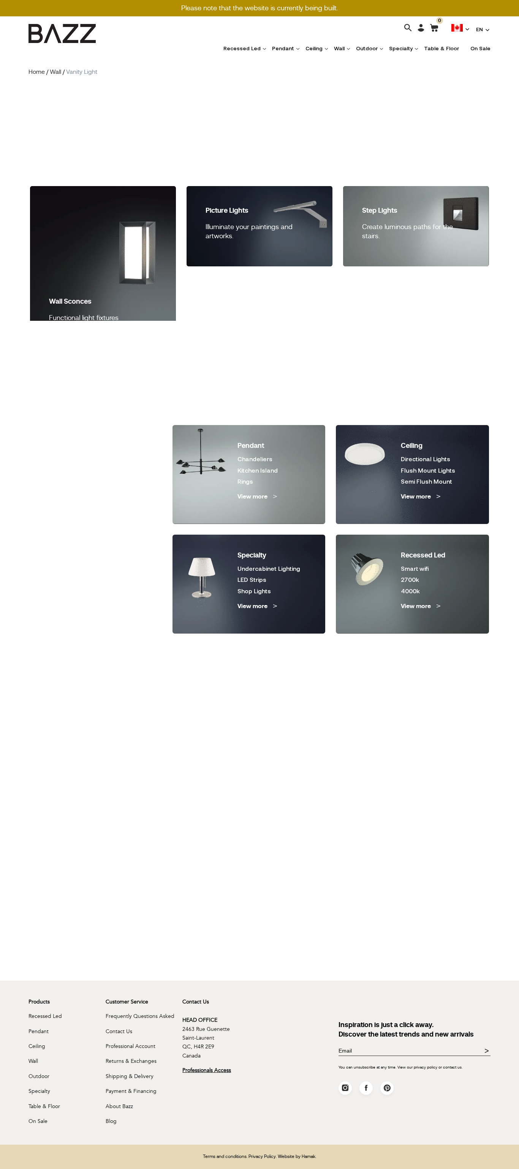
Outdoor (367, 48)
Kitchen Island (257, 470)
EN (479, 29)
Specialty (401, 48)
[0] (434, 29)
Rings (245, 481)
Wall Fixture (65, 579)
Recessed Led (242, 48)
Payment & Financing (131, 1091)
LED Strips (251, 579)
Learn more (35, 970)
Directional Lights (425, 458)
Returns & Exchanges (131, 1061)
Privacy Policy (262, 1156)
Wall (339, 48)
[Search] (408, 28)
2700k (410, 579)
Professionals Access (206, 1070)
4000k (410, 590)
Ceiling (314, 48)
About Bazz (119, 1106)
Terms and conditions (225, 1156)
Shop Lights (254, 590)
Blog (111, 1121)
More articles (258, 754)
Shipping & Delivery (129, 1076)
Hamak (308, 1156)
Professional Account (130, 1046)
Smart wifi (415, 568)
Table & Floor (441, 48)
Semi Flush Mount (426, 481)
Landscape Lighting (77, 557)
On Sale (480, 48)
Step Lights (379, 210)
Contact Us (119, 1031)
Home (36, 71)
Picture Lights (227, 210)
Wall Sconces (70, 301)
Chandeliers (254, 458)
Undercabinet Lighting (268, 568)
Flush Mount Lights (428, 470)
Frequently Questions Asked (140, 1016)
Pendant (283, 48)
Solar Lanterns (70, 568)
